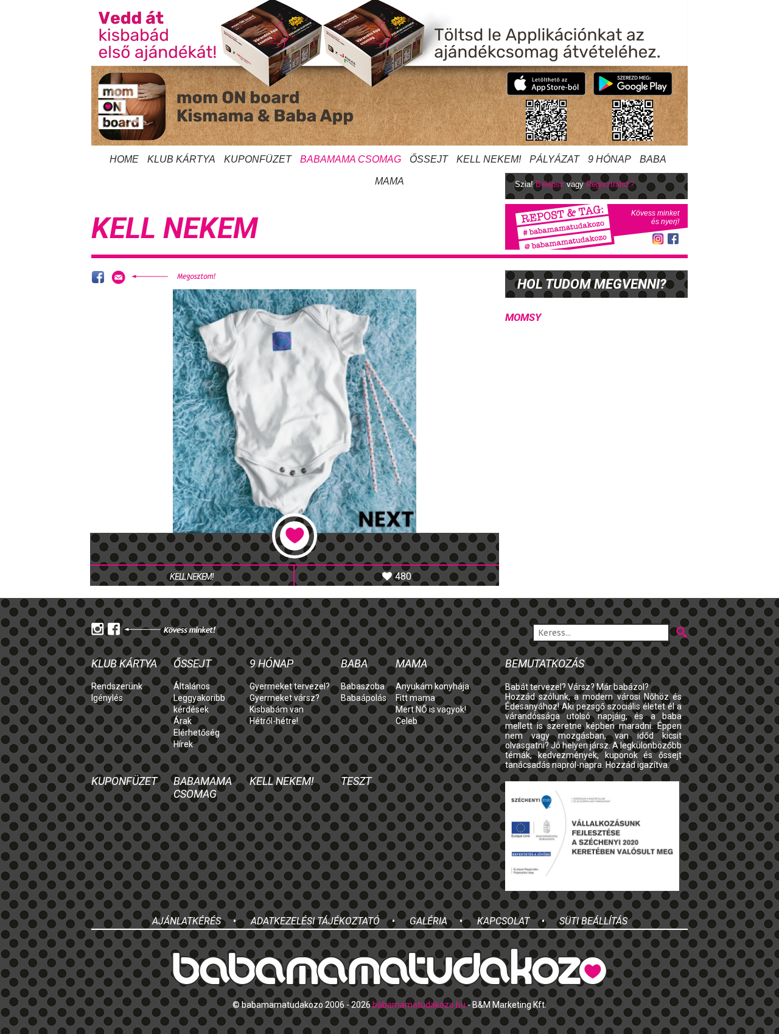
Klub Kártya (181, 159)
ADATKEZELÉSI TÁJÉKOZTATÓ (315, 921)
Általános (191, 686)
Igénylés (107, 698)
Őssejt (429, 159)
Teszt (356, 781)
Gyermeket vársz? (285, 698)
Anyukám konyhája (432, 686)
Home (124, 159)
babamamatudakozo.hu (419, 1005)
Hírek (183, 744)
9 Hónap (609, 159)
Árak (182, 721)
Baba (354, 663)
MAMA (389, 181)
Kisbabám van (277, 709)
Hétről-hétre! (274, 721)
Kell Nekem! (488, 159)
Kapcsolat (503, 921)
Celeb (406, 721)
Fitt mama (415, 698)
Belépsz (550, 184)
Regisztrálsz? (610, 184)
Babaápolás (363, 698)
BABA (653, 159)
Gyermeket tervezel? (290, 686)
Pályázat (554, 159)
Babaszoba (363, 686)
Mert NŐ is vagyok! (431, 709)
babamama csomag (350, 159)
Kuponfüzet (258, 159)
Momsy (523, 317)
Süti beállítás (593, 921)
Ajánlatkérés (186, 921)
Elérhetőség (196, 732)
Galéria (428, 921)
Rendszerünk (116, 686)
